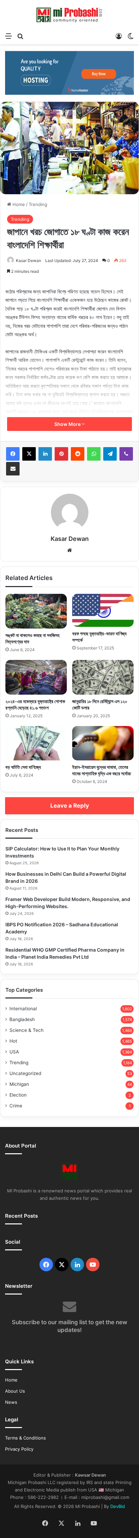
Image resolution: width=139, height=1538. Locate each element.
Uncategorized (25, 1073)
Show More (68, 424)
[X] (29, 454)
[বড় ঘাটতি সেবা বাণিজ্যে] (36, 743)
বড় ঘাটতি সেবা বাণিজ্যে (23, 767)
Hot (13, 1041)
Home (18, 204)
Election (18, 1095)
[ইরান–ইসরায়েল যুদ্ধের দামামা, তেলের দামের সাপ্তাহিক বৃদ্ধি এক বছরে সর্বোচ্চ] (103, 743)
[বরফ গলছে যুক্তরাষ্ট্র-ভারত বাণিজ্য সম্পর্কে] (103, 610)
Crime (15, 1105)
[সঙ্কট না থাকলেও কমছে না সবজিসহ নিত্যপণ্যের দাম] (36, 611)
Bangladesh (22, 1019)
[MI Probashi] (69, 14)
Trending (38, 204)
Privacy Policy (19, 1449)
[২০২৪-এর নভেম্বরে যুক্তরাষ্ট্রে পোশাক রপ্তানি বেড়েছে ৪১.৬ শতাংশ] (36, 677)
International (23, 1008)
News (11, 1402)
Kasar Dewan (28, 260)
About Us (15, 1391)
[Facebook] (13, 454)
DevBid (117, 1506)
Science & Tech (26, 1030)
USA (14, 1051)
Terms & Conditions (25, 1438)
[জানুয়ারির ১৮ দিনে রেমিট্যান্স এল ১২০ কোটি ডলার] (103, 677)
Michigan (19, 1084)
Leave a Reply (69, 805)
